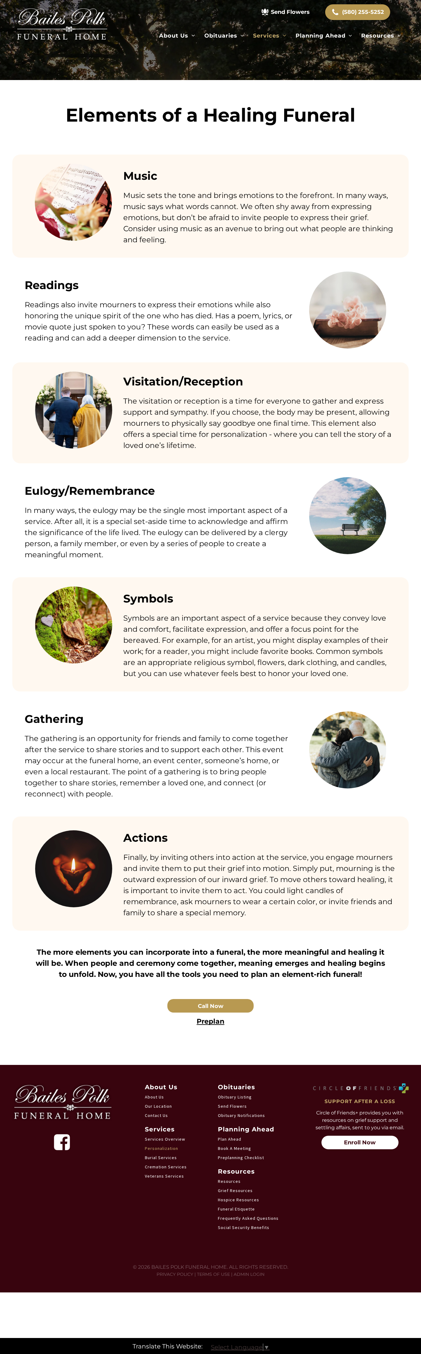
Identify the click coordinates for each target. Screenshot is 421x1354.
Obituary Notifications (241, 1115)
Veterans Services (164, 1176)
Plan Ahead (229, 1139)
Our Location (158, 1106)
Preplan (210, 1021)
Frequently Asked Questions (248, 1218)
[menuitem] (177, 35)
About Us (154, 1097)
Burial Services (161, 1157)
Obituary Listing (235, 1097)
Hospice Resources (238, 1200)
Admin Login (249, 1274)
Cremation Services (166, 1167)
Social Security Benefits (243, 1227)
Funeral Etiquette (236, 1209)
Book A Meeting (234, 1148)
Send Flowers (232, 1106)
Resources (229, 1181)
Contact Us (156, 1115)
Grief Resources (235, 1190)
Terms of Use (213, 1274)
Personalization (161, 1148)
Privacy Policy (175, 1274)
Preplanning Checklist (241, 1157)
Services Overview (165, 1139)
